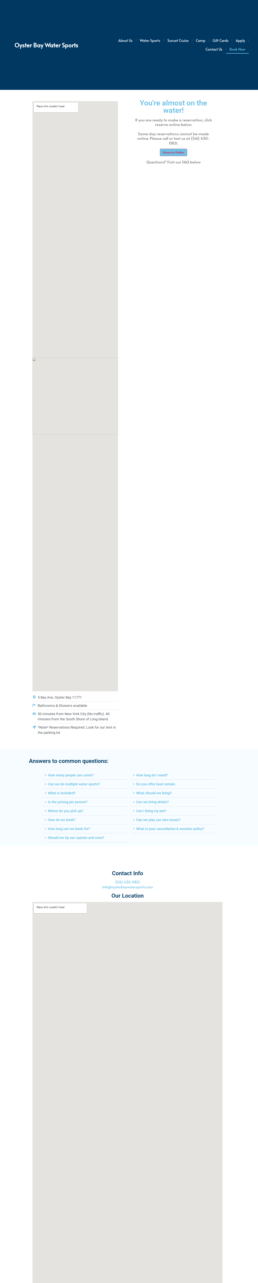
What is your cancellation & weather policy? (170, 829)
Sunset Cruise (178, 40)
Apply (240, 40)
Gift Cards (221, 40)
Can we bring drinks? (152, 802)
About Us (125, 40)
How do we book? (61, 820)
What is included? (61, 793)
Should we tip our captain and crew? (76, 838)
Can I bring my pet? (151, 811)
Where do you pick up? (65, 811)
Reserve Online (173, 152)
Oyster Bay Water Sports (46, 45)
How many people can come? (71, 775)
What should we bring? (154, 793)
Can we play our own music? (158, 820)
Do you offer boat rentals (155, 784)
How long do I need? (152, 775)
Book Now (237, 49)
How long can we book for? (69, 829)
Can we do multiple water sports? (74, 784)
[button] (84, 775)
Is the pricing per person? (67, 802)
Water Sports (150, 40)
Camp (200, 40)
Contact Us (214, 49)
